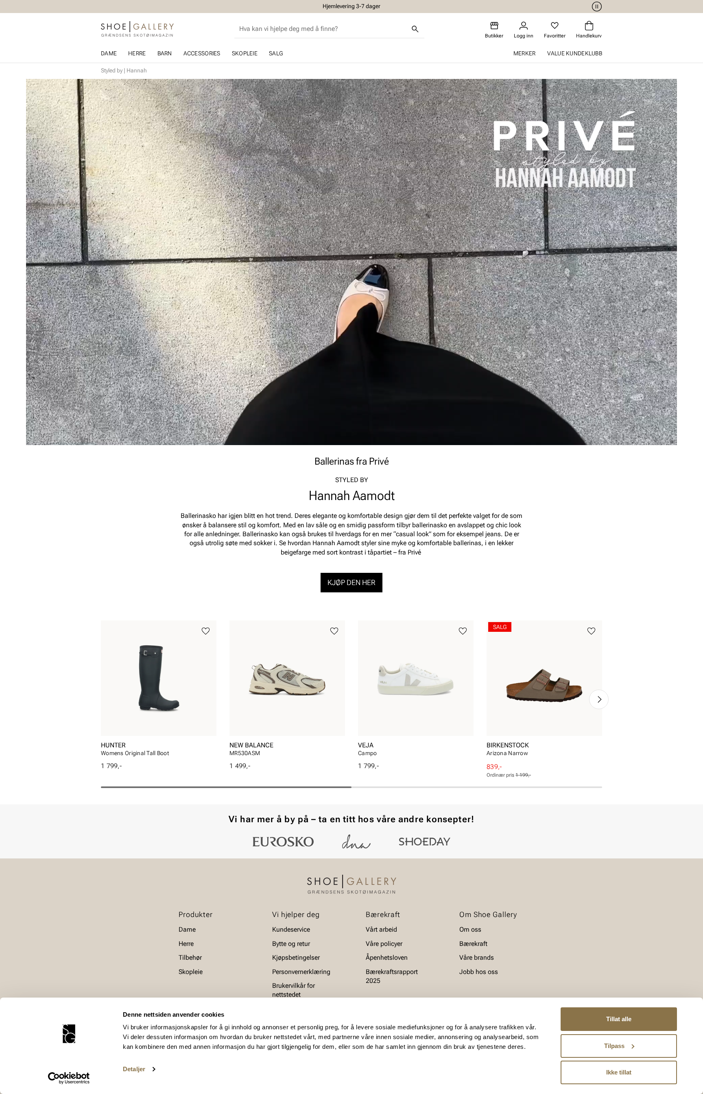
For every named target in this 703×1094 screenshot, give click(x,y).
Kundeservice (291, 930)
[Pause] (595, 6)
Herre (137, 53)
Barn (164, 53)
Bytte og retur (291, 944)
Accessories (202, 53)
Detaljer (134, 1069)
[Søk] (415, 29)
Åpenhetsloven (387, 957)
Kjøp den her (351, 582)
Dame (109, 53)
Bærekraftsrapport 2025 (392, 976)
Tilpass (614, 1045)
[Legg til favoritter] (205, 631)
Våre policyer (384, 944)
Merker (524, 53)
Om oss (470, 930)
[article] (158, 691)
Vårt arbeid (381, 930)
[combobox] (322, 28)
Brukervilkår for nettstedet (293, 990)
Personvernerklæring (301, 972)
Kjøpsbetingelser (296, 957)
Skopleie (245, 53)
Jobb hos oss (478, 972)
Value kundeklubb (574, 53)
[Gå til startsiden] (137, 29)
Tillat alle (618, 1018)
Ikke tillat (618, 1072)
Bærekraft (473, 944)
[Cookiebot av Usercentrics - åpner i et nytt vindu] (69, 1078)
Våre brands (476, 957)
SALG (276, 53)
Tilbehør (190, 957)
